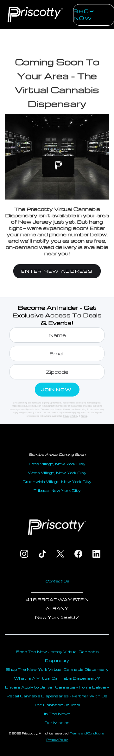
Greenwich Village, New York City (57, 481)
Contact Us (57, 581)
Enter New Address (57, 271)
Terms (84, 416)
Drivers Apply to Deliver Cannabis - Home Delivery (57, 687)
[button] (65, 22)
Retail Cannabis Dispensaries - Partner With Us (57, 696)
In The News (57, 713)
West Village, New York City (57, 472)
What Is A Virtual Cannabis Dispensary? (57, 678)
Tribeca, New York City (57, 490)
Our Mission (57, 722)
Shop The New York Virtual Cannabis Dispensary (57, 669)
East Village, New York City (57, 463)
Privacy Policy (70, 416)
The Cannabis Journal (57, 704)
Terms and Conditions (87, 733)
